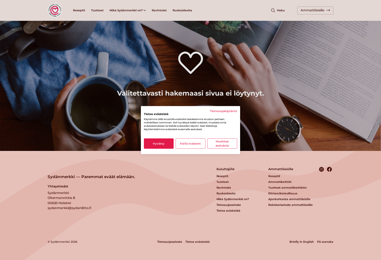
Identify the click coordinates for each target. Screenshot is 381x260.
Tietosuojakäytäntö (223, 110)
